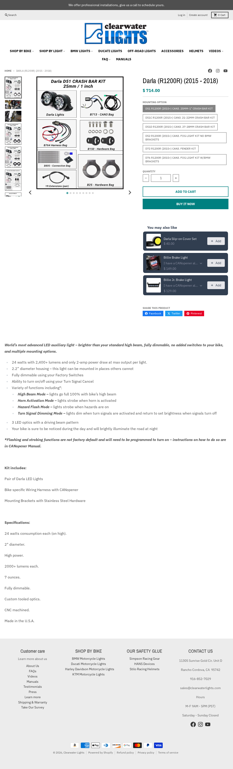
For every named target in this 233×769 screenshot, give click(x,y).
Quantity (149, 171)
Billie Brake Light (176, 257)
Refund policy (125, 752)
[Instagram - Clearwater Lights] (218, 71)
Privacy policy (146, 752)
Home (8, 70)
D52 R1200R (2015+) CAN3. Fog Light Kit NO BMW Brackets (178, 137)
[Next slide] (129, 192)
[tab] (67, 193)
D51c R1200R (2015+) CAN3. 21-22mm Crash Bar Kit (180, 117)
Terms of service (168, 752)
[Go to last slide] (30, 192)
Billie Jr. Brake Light (178, 280)
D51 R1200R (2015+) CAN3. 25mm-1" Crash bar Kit (179, 108)
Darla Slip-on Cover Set (180, 239)
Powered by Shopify (100, 752)
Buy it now (185, 204)
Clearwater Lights (73, 752)
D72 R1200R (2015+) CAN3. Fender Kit (170, 148)
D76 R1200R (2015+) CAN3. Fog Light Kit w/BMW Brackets (177, 159)
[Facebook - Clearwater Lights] (210, 71)
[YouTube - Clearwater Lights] (225, 71)
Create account (198, 15)
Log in (181, 15)
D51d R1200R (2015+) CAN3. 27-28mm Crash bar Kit (180, 126)
